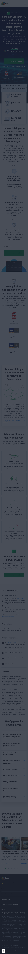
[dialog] (14, 477)
